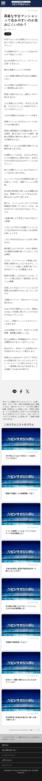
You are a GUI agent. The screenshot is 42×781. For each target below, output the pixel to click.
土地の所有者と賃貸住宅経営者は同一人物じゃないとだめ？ (21, 570)
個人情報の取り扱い (9, 750)
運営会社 (5, 745)
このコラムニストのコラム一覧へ (21, 730)
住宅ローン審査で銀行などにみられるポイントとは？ (21, 681)
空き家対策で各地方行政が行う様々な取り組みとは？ (21, 718)
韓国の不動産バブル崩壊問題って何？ (20, 493)
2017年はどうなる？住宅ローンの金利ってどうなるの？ (21, 457)
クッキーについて (8, 755)
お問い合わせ (7, 760)
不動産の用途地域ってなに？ (16, 642)
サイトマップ (7, 765)
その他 (8, 34)
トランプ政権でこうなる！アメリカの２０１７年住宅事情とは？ (21, 532)
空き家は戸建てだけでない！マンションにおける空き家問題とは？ (21, 607)
